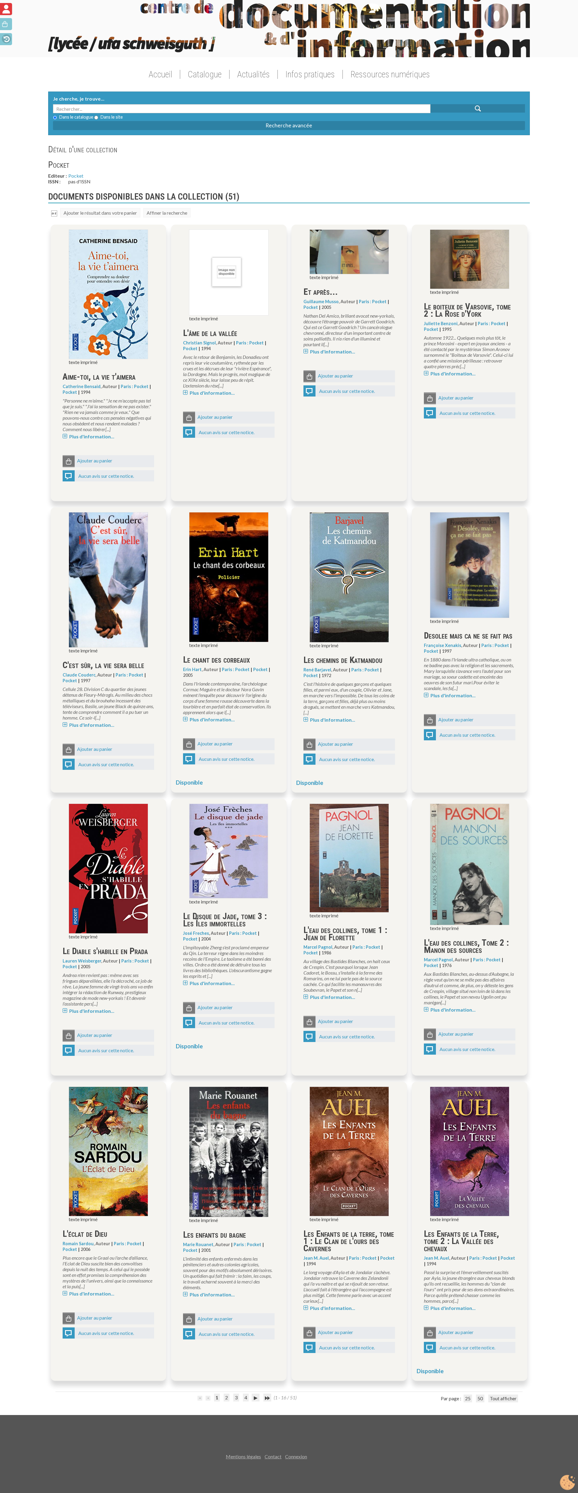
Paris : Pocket (134, 386)
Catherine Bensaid (82, 386)
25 (468, 1398)
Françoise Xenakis (442, 645)
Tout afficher (503, 1398)
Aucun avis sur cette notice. (106, 476)
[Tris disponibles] (54, 213)
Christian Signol (199, 342)
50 (480, 1398)
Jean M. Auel (316, 1258)
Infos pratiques (310, 74)
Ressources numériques (390, 74)
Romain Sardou (78, 1243)
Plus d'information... (91, 436)
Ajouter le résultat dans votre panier (100, 213)
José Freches (196, 933)
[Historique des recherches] (6, 38)
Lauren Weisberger (82, 960)
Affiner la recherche (167, 213)
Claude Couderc (79, 674)
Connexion (296, 1456)
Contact (273, 1456)
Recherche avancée (289, 125)
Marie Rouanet (198, 1244)
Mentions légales (243, 1456)
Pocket (75, 176)
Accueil (160, 74)
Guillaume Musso (321, 301)
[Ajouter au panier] (69, 461)
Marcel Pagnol (317, 947)
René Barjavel (317, 669)
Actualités (253, 74)
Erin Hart (192, 669)
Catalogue (205, 74)
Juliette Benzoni (441, 323)
